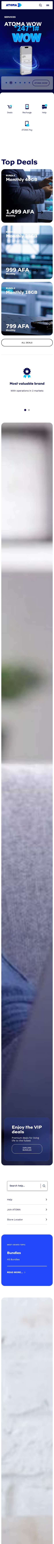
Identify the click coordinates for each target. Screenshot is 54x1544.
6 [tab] (29, 82)
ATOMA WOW (41, 83)
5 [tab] (24, 82)
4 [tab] (20, 82)
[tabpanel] (27, 47)
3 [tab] (15, 82)
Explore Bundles (27, 1149)
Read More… (15, 1272)
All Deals (27, 342)
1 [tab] (6, 82)
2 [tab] (11, 82)
